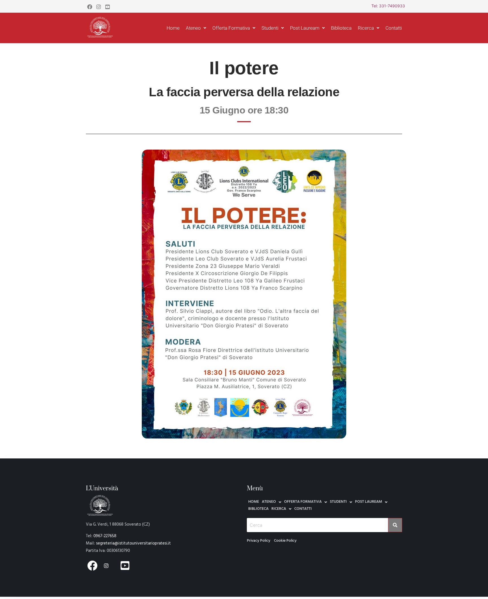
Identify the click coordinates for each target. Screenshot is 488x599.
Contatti (393, 28)
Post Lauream (304, 28)
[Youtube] (107, 6)
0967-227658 (104, 536)
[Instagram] (98, 6)
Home (173, 28)
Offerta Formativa (231, 28)
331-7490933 (392, 5)
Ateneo (193, 28)
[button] (196, 28)
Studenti (270, 28)
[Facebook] (89, 6)
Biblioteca (341, 28)
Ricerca (366, 28)
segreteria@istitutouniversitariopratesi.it (133, 543)
